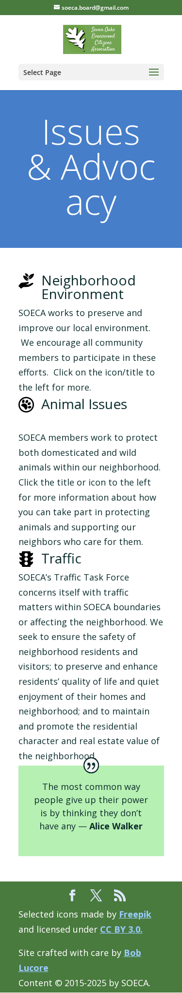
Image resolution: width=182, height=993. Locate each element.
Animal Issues (84, 403)
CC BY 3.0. (121, 929)
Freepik (135, 914)
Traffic (61, 558)
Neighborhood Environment (88, 287)
